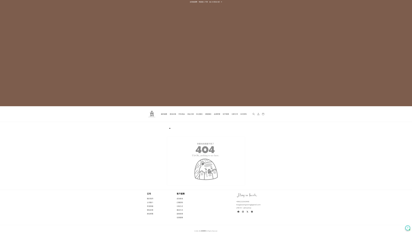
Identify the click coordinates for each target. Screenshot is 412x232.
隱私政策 (150, 210)
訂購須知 (180, 202)
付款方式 (180, 206)
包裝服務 (180, 217)
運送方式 (180, 210)
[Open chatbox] (407, 227)
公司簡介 (150, 202)
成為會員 (180, 199)
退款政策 (180, 214)
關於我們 (150, 199)
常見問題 (150, 206)
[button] (253, 114)
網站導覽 (150, 214)
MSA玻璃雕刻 (202, 231)
